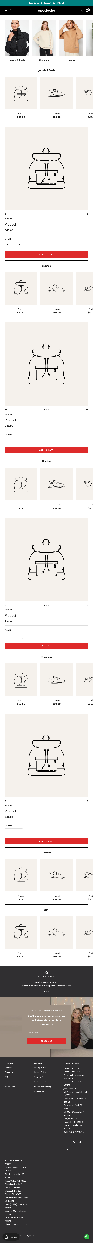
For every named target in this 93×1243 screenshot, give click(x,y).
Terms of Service (41, 1077)
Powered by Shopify (27, 1236)
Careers (8, 1081)
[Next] (87, 214)
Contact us (9, 1072)
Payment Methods (41, 1091)
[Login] (82, 11)
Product (21, 113)
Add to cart (46, 254)
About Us (8, 1067)
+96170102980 (51, 982)
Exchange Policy (41, 1081)
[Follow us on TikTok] (80, 1142)
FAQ (7, 1077)
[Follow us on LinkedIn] (67, 1149)
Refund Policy (40, 1072)
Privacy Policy (40, 1067)
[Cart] (87, 10)
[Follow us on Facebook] (67, 1142)
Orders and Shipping (42, 1086)
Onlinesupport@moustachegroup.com (56, 985)
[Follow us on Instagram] (73, 1142)
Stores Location (11, 1086)
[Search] (11, 10)
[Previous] (6, 214)
